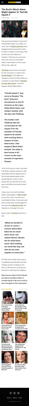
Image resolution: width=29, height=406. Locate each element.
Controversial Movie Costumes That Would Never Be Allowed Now (7, 346)
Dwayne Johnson (17, 46)
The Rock (14, 213)
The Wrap (5, 70)
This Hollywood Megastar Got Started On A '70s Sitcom (20, 346)
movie (17, 205)
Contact (15, 397)
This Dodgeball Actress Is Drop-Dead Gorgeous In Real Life (7, 367)
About (20, 397)
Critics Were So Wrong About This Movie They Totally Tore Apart (21, 307)
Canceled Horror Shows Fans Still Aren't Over (6, 327)
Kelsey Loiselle (6, 17)
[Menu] (2, 2)
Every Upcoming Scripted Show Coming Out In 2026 (21, 327)
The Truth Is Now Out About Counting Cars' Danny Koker (6, 307)
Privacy (9, 397)
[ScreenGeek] (14, 2)
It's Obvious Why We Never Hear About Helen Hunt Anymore (20, 367)
